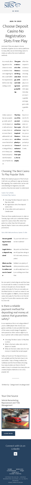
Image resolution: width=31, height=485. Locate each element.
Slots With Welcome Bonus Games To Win (14, 232)
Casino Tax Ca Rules (8, 193)
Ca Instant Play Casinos (9, 195)
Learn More (8, 433)
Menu (17, 11)
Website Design (18, 482)
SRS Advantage (15, 4)
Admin (10, 482)
